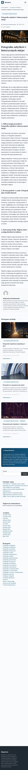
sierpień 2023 (6, 534)
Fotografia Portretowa (9, 561)
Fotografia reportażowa (9, 567)
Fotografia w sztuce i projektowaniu (13, 572)
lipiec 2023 (6, 536)
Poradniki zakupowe (8, 577)
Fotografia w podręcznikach (11, 568)
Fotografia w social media (10, 570)
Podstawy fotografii (8, 576)
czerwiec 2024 (7, 516)
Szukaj (5, 471)
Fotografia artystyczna (9, 551)
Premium (22, 421)
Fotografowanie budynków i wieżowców (15, 424)
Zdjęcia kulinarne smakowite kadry (12, 493)
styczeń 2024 (6, 525)
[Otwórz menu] (25, 2)
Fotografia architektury (9, 13)
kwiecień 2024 (7, 520)
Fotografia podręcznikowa (10, 558)
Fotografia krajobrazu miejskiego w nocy (14, 345)
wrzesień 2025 (7, 515)
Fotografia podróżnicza (9, 560)
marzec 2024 (6, 522)
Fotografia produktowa (9, 563)
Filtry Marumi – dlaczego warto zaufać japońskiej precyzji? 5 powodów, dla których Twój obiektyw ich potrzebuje (15, 485)
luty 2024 (5, 524)
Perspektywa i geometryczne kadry (14, 385)
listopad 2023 (6, 529)
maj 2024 (5, 518)
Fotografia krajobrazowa (10, 554)
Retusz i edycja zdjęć (8, 581)
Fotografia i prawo (8, 552)
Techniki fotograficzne (9, 585)
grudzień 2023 (7, 527)
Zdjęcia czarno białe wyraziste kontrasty (14, 496)
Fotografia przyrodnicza (9, 565)
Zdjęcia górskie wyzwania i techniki (12, 494)
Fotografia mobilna (8, 556)
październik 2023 (7, 531)
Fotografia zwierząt (8, 574)
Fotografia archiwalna (9, 549)
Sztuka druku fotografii (9, 583)
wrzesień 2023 (7, 533)
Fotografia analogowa (9, 545)
